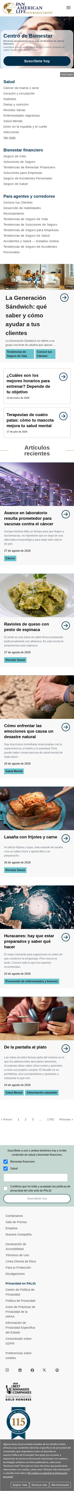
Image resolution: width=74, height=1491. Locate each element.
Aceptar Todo (20, 1485)
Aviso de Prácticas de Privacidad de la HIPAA (20, 1311)
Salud (14, 1168)
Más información (60, 1485)
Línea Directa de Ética (21, 1261)
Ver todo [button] (9, 137)
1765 (50, 1119)
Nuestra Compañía (18, 1234)
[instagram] (8, 1370)
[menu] (68, 7)
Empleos (12, 1228)
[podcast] (57, 1370)
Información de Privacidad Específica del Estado (20, 1327)
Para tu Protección (18, 1267)
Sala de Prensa (16, 1222)
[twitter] (45, 1370)
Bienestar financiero (22, 1161)
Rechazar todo (39, 1485)
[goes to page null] (62, 297)
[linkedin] (20, 1370)
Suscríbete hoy (37, 61)
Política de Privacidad (20, 1300)
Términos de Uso (17, 1255)
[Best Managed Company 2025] (37, 1392)
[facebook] (32, 1370)
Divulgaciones (15, 1274)
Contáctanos (14, 1216)
